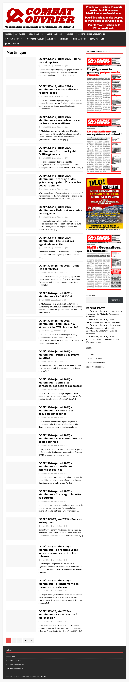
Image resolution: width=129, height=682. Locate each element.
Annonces (51, 39)
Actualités (20, 34)
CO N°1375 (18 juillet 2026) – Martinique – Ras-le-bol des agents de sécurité (56, 241)
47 (26, 640)
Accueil (8, 34)
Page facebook (79, 39)
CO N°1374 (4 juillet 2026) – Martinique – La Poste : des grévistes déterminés (56, 410)
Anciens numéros (54, 34)
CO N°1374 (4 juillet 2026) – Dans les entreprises (59, 267)
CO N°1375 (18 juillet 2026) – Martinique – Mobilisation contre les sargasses (60, 210)
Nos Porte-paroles (35, 39)
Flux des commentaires (95, 362)
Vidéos (70, 34)
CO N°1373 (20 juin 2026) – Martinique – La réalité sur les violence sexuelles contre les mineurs (58, 551)
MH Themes (41, 676)
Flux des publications (94, 358)
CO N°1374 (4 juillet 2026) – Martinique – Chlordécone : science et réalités (56, 466)
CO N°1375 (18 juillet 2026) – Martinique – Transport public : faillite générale (59, 151)
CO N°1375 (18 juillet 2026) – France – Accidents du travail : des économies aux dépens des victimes (102, 339)
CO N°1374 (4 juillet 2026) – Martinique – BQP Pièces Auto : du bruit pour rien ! (60, 438)
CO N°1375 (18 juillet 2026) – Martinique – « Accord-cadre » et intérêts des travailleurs (60, 120)
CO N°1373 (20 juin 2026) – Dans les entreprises (60, 520)
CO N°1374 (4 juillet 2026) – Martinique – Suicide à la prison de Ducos (59, 355)
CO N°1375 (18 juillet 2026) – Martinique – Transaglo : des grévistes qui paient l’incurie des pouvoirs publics (60, 180)
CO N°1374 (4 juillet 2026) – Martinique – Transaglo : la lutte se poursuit (60, 494)
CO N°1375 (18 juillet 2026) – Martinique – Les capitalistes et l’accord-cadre (59, 89)
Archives (64, 39)
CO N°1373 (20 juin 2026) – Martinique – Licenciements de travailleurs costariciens (59, 584)
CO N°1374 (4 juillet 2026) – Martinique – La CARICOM (55, 294)
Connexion (90, 354)
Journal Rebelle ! (12, 44)
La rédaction (58, 66)
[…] (76, 75)
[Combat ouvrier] (64, 30)
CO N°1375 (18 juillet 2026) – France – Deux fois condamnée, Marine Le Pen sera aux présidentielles (104, 314)
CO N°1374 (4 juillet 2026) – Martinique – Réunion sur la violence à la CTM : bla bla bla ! (58, 324)
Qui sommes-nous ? (13, 39)
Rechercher (90, 295)
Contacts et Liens (97, 39)
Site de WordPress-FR (95, 367)
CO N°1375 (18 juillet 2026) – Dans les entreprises (60, 60)
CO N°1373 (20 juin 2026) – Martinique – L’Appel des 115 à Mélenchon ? (58, 614)
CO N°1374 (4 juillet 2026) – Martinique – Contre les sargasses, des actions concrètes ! (60, 383)
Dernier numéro (36, 34)
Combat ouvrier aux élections (91, 34)
